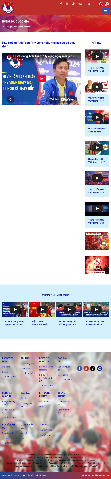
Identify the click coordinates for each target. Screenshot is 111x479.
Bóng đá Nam (24, 27)
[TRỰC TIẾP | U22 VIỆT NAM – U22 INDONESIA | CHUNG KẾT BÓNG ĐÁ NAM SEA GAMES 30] (97, 56)
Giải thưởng (44, 401)
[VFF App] (80, 4)
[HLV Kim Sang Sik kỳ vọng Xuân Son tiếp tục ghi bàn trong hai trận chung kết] (15, 309)
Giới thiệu (6, 367)
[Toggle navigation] (105, 11)
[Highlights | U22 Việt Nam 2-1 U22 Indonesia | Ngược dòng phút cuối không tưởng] (97, 148)
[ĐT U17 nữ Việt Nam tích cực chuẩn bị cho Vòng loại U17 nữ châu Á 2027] (96, 309)
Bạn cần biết (7, 433)
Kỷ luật (42, 407)
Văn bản (24, 433)
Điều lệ (5, 372)
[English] (107, 4)
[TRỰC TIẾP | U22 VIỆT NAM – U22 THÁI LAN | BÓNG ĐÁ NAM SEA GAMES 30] (97, 178)
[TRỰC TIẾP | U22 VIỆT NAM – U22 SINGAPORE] (97, 87)
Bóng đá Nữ (11, 27)
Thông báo (25, 368)
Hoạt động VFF (27, 363)
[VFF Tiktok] (73, 4)
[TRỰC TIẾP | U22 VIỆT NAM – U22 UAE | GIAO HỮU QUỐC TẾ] (97, 209)
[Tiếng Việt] (101, 4)
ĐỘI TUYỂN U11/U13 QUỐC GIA (46, 378)
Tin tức (25, 358)
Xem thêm (11, 376)
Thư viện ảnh (45, 435)
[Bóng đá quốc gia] (3, 27)
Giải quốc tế (63, 375)
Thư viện (44, 424)
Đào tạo (25, 393)
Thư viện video (45, 430)
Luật (23, 438)
